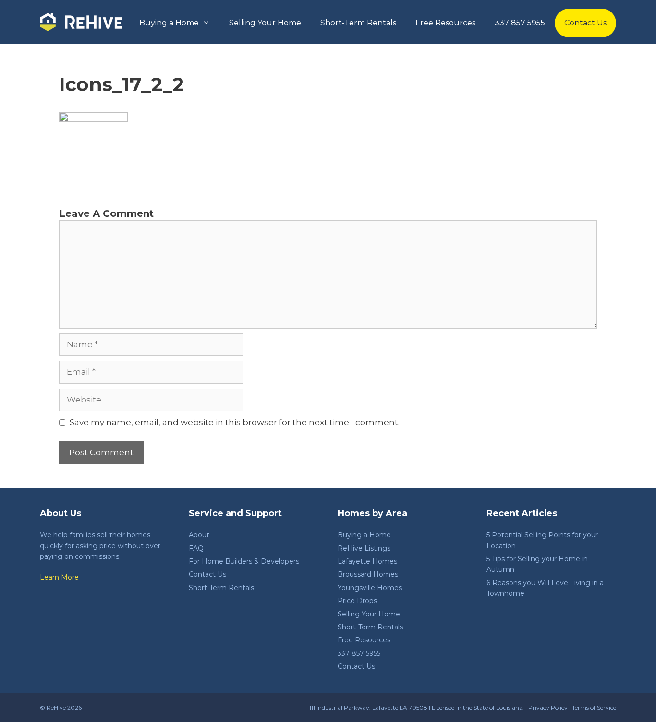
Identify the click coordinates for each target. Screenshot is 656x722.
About (199, 535)
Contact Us (585, 22)
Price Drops (357, 600)
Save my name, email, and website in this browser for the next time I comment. (235, 422)
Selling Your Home (265, 22)
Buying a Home (169, 22)
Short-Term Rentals (358, 22)
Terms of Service (594, 707)
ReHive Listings (364, 548)
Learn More (59, 577)
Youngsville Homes (370, 587)
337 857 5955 (520, 22)
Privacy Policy (548, 707)
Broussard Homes (368, 574)
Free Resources (445, 22)
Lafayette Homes (367, 561)
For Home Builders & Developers (244, 561)
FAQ (196, 548)
